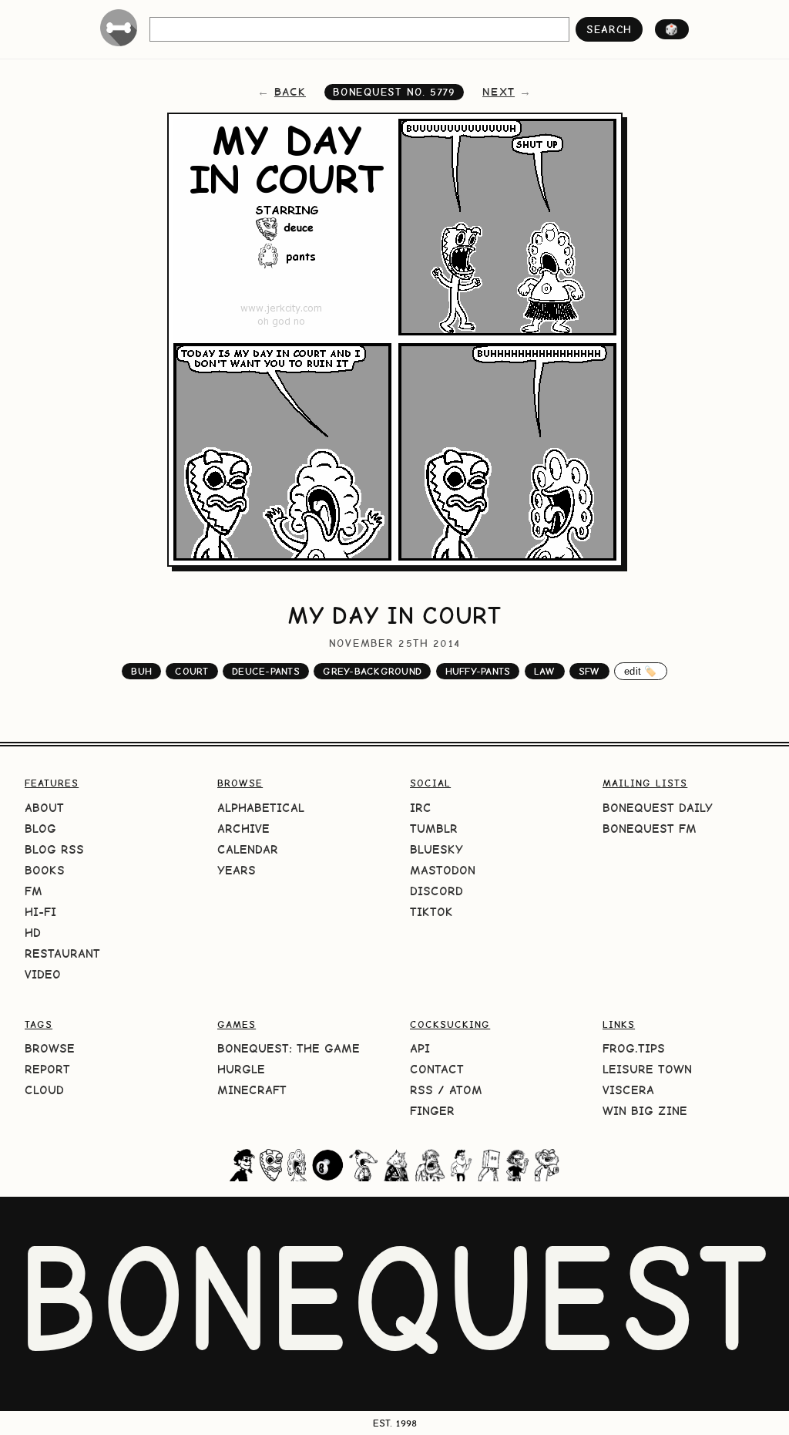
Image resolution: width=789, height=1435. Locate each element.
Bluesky (436, 849)
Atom (465, 1090)
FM (33, 891)
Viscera (628, 1090)
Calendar (247, 849)
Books (45, 870)
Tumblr (434, 828)
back (290, 92)
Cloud (44, 1090)
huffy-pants (478, 671)
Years (236, 870)
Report (47, 1069)
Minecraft (252, 1090)
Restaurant (62, 953)
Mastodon (442, 870)
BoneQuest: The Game (288, 1048)
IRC (420, 807)
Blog (40, 828)
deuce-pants (266, 671)
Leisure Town (647, 1069)
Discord (436, 891)
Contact (437, 1069)
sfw (589, 671)
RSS (421, 1090)
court (191, 671)
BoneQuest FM (650, 828)
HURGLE (241, 1069)
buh (141, 671)
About (44, 807)
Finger (432, 1110)
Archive (243, 828)
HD (33, 932)
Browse (50, 1048)
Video (43, 974)
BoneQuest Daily (658, 807)
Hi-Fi (40, 911)
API (420, 1048)
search (609, 29)
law (545, 671)
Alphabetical (260, 807)
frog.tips (634, 1048)
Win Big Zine (645, 1110)
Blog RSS (54, 849)
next (498, 92)
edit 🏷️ (640, 671)
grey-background (372, 671)
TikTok (431, 911)
